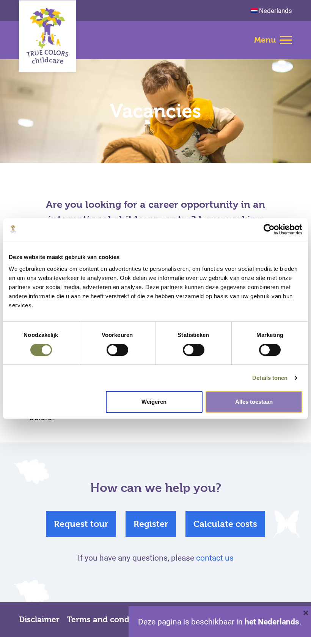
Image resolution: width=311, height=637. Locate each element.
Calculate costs (225, 524)
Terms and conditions (109, 619)
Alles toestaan (254, 401)
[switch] (117, 350)
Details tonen (269, 378)
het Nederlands (272, 621)
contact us (215, 557)
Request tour (81, 524)
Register (151, 524)
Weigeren (153, 401)
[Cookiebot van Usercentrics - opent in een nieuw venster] (269, 229)
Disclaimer (39, 619)
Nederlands (275, 10)
